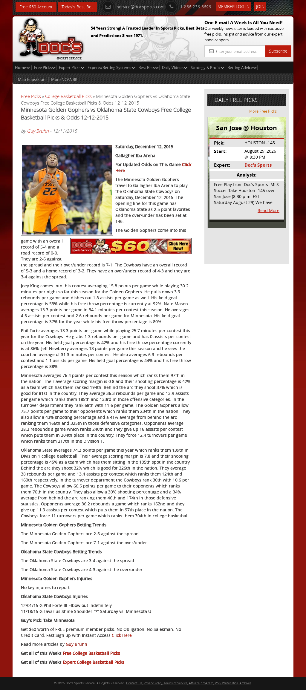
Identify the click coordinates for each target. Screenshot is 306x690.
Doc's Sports (258, 165)
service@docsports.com (141, 7)
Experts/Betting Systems (109, 67)
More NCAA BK (64, 79)
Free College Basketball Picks (91, 653)
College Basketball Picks (68, 96)
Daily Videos (172, 67)
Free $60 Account (36, 7)
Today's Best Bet (77, 7)
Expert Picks (69, 67)
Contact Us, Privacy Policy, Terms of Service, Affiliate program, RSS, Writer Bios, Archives (188, 683)
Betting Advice (240, 67)
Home (21, 67)
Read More (268, 210)
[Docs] (51, 37)
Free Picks (43, 67)
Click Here (122, 635)
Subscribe (278, 51)
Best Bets (146, 67)
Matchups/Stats (32, 79)
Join (260, 6)
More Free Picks (263, 111)
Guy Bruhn (38, 131)
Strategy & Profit (205, 67)
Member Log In (234, 6)
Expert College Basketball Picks (93, 662)
